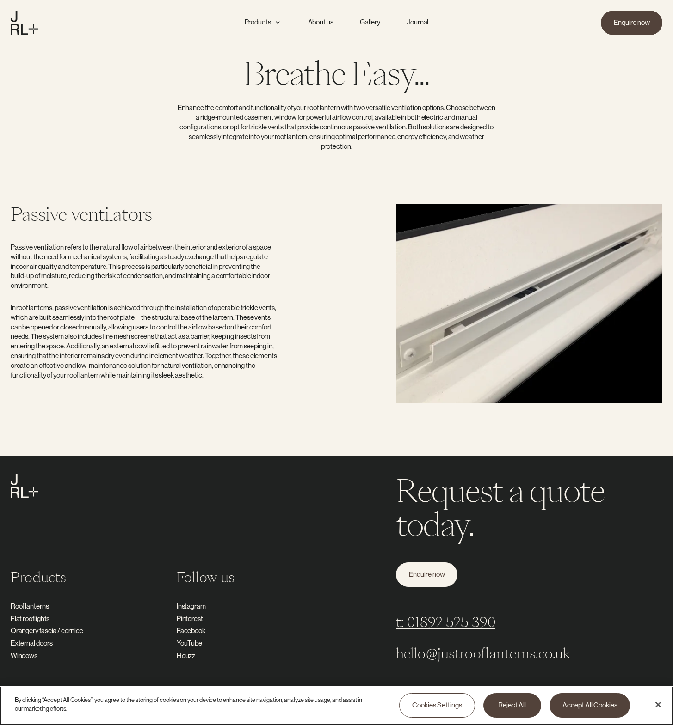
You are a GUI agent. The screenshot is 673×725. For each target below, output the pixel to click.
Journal (417, 22)
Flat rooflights (30, 618)
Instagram (191, 606)
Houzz (186, 655)
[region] (336, 705)
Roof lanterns (30, 606)
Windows (24, 655)
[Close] (658, 705)
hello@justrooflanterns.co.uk (483, 653)
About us (320, 22)
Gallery (370, 22)
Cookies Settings (437, 705)
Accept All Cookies (589, 705)
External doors (32, 643)
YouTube (189, 643)
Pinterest (190, 618)
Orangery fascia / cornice (47, 630)
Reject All (512, 705)
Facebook (191, 630)
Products (258, 22)
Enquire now (632, 22)
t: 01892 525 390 (445, 622)
